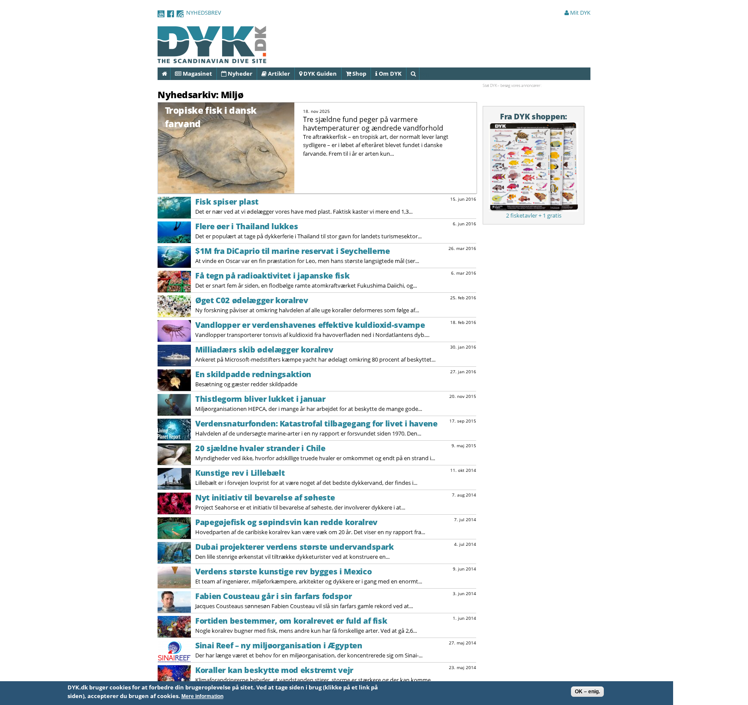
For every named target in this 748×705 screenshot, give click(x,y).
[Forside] (212, 59)
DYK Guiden (319, 73)
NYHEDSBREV (203, 12)
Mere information (202, 696)
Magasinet (196, 73)
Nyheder (239, 73)
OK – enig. (587, 692)
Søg (418, 73)
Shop (358, 73)
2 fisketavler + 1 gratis (533, 215)
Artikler (278, 73)
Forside (170, 73)
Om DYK (389, 73)
